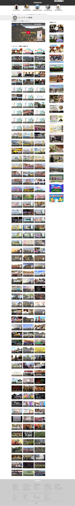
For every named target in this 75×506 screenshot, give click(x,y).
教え (34, 494)
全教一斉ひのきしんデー (27, 486)
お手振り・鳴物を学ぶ (16, 490)
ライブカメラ (15, 498)
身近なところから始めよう (27, 485)
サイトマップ (46, 498)
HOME (14, 14)
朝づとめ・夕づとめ (16, 485)
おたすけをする (57, 484)
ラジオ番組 (25, 494)
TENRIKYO (36, 503)
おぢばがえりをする (37, 484)
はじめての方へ (14, 0)
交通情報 (14, 499)
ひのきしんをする (26, 484)
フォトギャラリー (26, 498)
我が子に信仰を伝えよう (48, 486)
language (20, 0)
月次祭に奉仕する (15, 487)
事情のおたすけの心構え (58, 487)
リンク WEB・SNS (37, 498)
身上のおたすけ (57, 486)
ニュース (14, 494)
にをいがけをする (47, 484)
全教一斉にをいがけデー (48, 491)
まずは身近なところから (48, 485)
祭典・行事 (35, 486)
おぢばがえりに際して (37, 485)
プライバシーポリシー (47, 494)
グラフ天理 (25, 499)
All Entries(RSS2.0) (47, 499)
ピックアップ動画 (24, 14)
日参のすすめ (15, 486)
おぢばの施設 (36, 487)
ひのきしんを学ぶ (26, 487)
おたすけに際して (57, 485)
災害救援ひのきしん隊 (26, 490)
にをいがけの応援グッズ (48, 487)
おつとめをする (15, 484)
